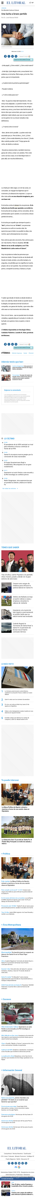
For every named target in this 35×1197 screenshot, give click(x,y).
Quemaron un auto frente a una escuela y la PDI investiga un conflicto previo (19, 472)
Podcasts (11, 1156)
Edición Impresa (17, 353)
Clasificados (27, 1153)
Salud (25, 353)
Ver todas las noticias (9, 488)
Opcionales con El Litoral (19, 1177)
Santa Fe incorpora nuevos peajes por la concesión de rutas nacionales (18, 454)
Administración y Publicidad (14, 1174)
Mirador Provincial (20, 1156)
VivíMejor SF (30, 1156)
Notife (18, 1159)
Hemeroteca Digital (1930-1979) (10, 1172)
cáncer (16, 205)
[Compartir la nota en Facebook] (5, 56)
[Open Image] (4, 26)
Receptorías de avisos (27, 1172)
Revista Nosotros (18, 1153)
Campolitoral (8, 1153)
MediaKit (30, 1177)
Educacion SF (25, 1159)
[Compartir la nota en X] (9, 56)
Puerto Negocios (11, 1159)
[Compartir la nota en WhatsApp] (12, 56)
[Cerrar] (31, 60)
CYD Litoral (4, 1156)
